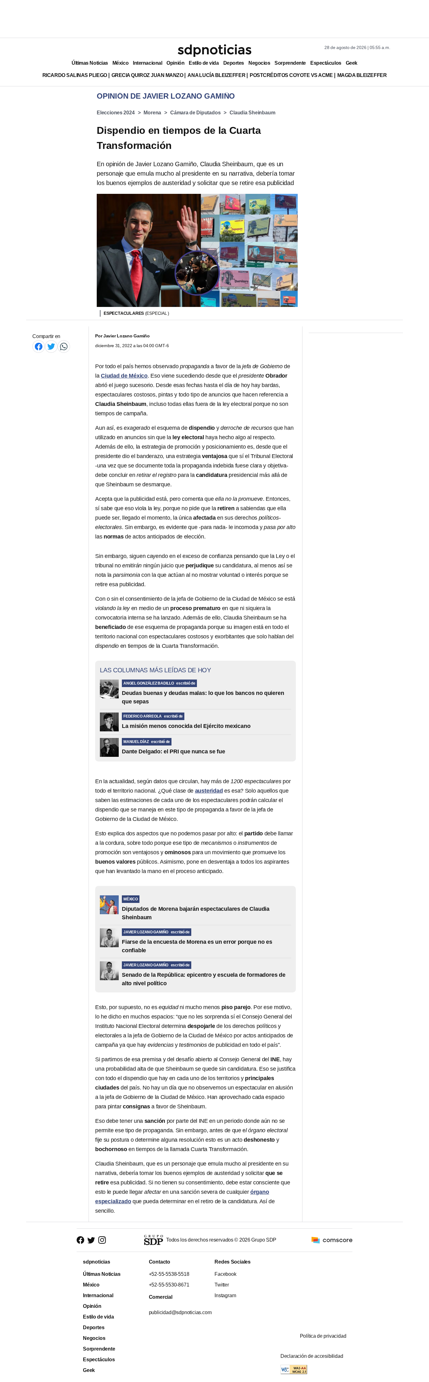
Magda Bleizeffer (362, 75)
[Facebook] (38, 346)
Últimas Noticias (90, 63)
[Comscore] (332, 1240)
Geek (351, 63)
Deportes (233, 63)
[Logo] (214, 50)
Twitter (222, 1284)
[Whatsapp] (63, 346)
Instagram (225, 1295)
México (120, 63)
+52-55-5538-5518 (169, 1274)
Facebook (225, 1274)
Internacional (147, 63)
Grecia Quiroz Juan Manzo (147, 75)
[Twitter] (51, 346)
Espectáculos (325, 63)
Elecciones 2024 (116, 112)
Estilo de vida (204, 63)
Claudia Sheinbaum (252, 112)
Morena (152, 112)
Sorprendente (290, 63)
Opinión (175, 63)
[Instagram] (102, 1240)
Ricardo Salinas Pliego (74, 75)
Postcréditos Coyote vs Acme (291, 75)
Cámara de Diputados (195, 112)
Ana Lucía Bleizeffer (216, 75)
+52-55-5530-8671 (169, 1284)
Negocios (259, 63)
